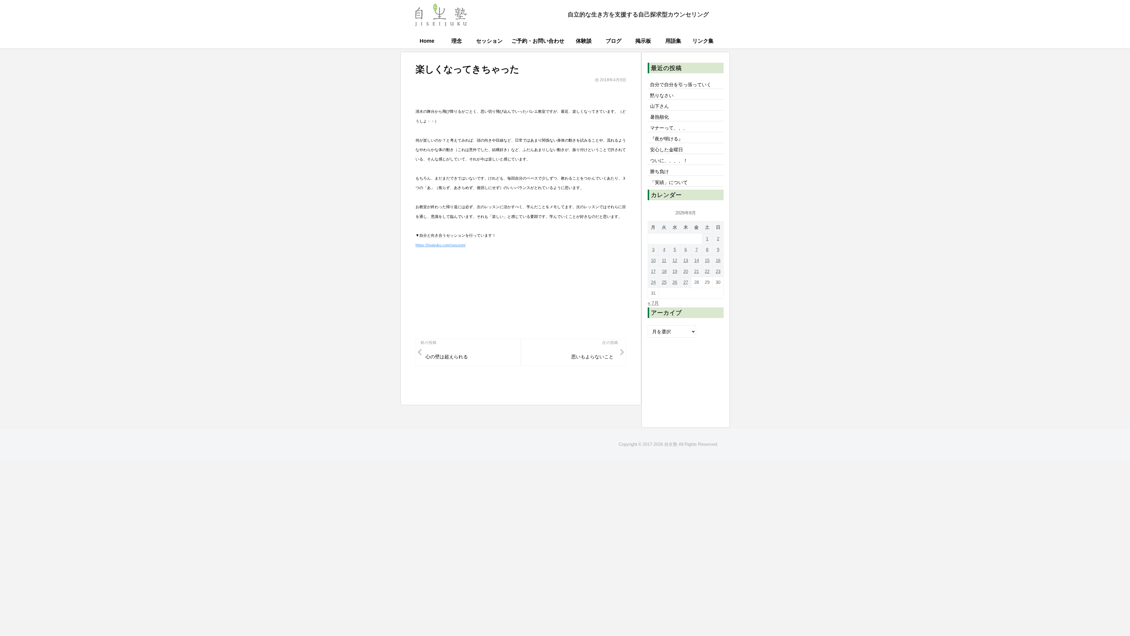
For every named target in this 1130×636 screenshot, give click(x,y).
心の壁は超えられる (447, 356)
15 (707, 260)
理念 (456, 41)
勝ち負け (659, 171)
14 (696, 260)
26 (674, 282)
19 (674, 271)
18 (664, 271)
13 (685, 260)
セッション (489, 41)
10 (653, 260)
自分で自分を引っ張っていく (680, 84)
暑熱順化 (659, 117)
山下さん (659, 106)
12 (674, 260)
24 (653, 282)
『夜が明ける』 (666, 138)
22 (707, 271)
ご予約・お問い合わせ (537, 41)
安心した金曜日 (666, 149)
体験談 (584, 41)
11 (664, 260)
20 (685, 271)
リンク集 (703, 41)
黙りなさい (662, 95)
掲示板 (643, 41)
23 (718, 271)
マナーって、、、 (669, 127)
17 (653, 271)
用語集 (673, 41)
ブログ (614, 41)
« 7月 (653, 303)
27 (685, 282)
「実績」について (669, 182)
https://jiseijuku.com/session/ (441, 245)
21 (696, 271)
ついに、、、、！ (669, 160)
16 (718, 260)
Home (427, 41)
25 (664, 282)
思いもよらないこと (592, 356)
